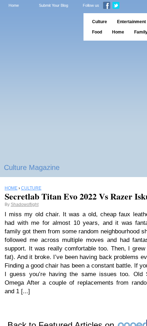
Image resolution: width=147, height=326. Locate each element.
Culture (99, 21)
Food (97, 32)
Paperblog (39, 27)
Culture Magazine (32, 167)
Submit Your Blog (53, 5)
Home (14, 5)
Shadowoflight (25, 204)
